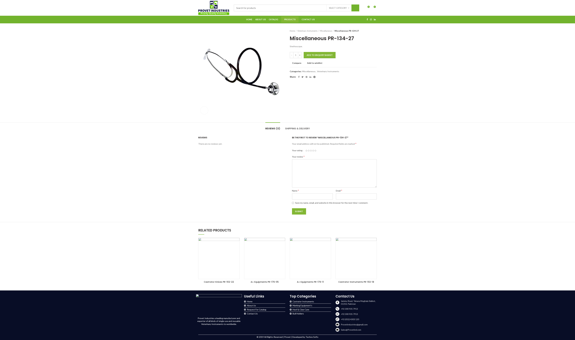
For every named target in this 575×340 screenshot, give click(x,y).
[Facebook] (367, 19)
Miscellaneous (326, 31)
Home (292, 31)
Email (339, 190)
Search (355, 7)
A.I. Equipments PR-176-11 (310, 282)
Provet (287, 337)
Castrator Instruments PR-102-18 (356, 282)
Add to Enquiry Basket (320, 55)
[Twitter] (303, 77)
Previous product (369, 30)
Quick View (237, 242)
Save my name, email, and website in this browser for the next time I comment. (331, 203)
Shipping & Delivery (297, 128)
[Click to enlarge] (204, 110)
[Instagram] (371, 19)
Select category (338, 8)
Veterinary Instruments (307, 31)
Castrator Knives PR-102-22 (219, 282)
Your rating (297, 150)
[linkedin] (375, 19)
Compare (296, 63)
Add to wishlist (314, 63)
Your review (298, 156)
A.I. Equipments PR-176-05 (265, 282)
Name (295, 190)
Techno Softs (312, 337)
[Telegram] (314, 77)
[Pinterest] (306, 77)
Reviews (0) (272, 128)
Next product (375, 30)
